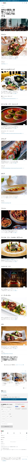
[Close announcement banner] (26, 0)
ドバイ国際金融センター (9, 358)
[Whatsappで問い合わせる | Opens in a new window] (17, 365)
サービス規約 (21, 449)
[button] (24, 459)
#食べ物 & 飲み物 (3, 392)
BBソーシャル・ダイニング (6, 96)
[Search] (22, 3)
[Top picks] (24, 2)
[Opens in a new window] (19, 365)
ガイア (2, 200)
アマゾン (3, 61)
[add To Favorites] (24, 56)
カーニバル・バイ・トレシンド (7, 131)
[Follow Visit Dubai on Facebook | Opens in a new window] (1, 433)
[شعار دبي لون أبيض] (3, 431)
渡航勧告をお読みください (15, 0)
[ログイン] (26, 2)
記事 (2, 5)
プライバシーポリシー (16, 449)
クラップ (3, 165)
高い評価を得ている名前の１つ (10, 259)
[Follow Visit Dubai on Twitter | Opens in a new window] (20, 433)
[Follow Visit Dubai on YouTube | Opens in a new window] (26, 433)
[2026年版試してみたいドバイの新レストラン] (20, 377)
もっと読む (15, 58)
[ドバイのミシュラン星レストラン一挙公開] (8, 377)
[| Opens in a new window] (7, 433)
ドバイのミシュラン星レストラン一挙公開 (8, 383)
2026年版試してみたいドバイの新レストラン (20, 383)
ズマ (2, 351)
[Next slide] (22, 371)
